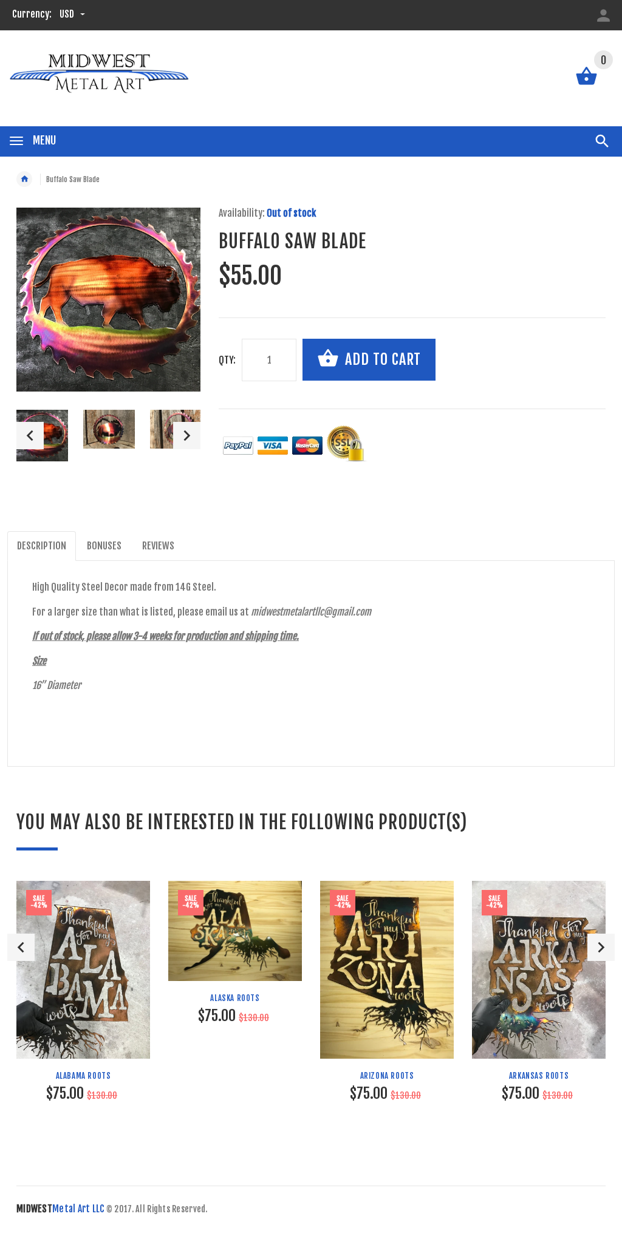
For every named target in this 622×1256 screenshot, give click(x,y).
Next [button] (186, 435)
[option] (109, 429)
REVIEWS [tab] (158, 546)
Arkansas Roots (539, 1076)
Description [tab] (41, 546)
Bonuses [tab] (104, 546)
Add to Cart (381, 359)
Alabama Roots (83, 1076)
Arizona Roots (387, 1076)
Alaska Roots (234, 998)
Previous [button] (30, 435)
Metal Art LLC (60, 1209)
